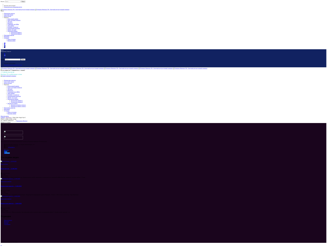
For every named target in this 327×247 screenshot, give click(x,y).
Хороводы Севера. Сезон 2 (18, 106)
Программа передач (9, 35)
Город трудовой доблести (13, 20)
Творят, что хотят (11, 29)
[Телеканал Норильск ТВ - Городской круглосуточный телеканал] (18, 9)
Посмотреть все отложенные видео (13, 7)
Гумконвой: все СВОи (13, 24)
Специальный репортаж (13, 28)
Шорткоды (8, 117)
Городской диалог (8, 14)
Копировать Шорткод (22, 121)
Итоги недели (7, 16)
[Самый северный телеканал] (8, 76)
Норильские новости (9, 13)
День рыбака (10, 25)
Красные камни (11, 40)
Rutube (7, 150)
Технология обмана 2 (16, 34)
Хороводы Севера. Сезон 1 (18, 105)
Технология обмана (12, 31)
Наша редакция (8, 220)
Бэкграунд (10, 23)
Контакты (6, 221)
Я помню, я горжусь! (12, 27)
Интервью (6, 36)
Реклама (6, 223)
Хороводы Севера (12, 103)
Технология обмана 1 (16, 32)
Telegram (7, 153)
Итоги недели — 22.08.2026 (9, 168)
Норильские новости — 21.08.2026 (11, 186)
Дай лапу (9, 21)
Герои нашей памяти (12, 19)
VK (6, 151)
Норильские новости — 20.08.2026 (11, 203)
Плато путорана (11, 39)
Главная (3, 117)
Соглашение (7, 224)
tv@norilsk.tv (11, 147)
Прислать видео (5, 116)
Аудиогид (6, 38)
